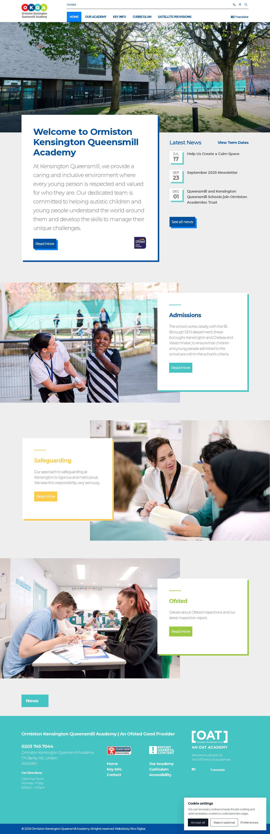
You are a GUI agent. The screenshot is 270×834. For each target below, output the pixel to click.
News (32, 700)
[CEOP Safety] (119, 750)
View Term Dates (233, 142)
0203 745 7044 (37, 746)
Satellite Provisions (174, 17)
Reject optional (224, 822)
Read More (44, 244)
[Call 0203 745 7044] (234, 4)
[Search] (246, 4)
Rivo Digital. (137, 829)
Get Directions (31, 773)
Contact (71, 4)
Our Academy (95, 17)
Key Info (119, 17)
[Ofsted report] (140, 243)
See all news (182, 222)
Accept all (198, 822)
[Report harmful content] (161, 750)
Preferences (249, 822)
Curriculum (142, 17)
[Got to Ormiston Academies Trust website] (210, 740)
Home (74, 17)
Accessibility (160, 775)
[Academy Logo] (36, 11)
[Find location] (240, 4)
